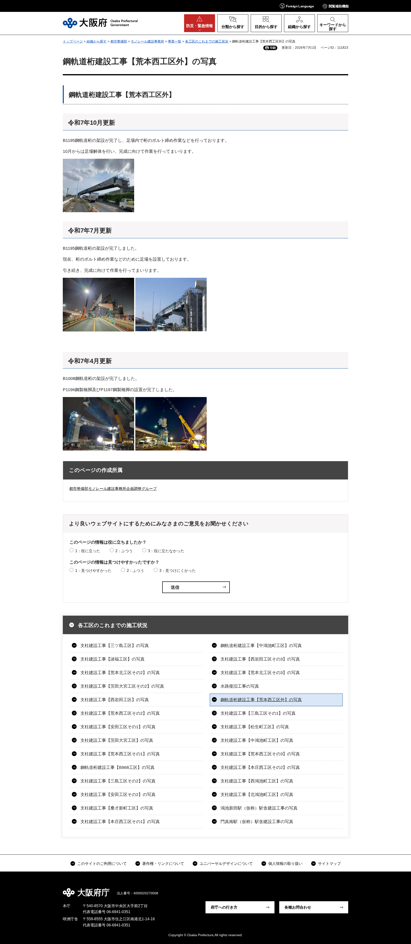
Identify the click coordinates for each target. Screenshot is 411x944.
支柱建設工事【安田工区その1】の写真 (118, 726)
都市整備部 (118, 41)
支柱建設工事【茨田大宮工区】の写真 (116, 740)
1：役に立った (87, 551)
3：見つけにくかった (177, 571)
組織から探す (97, 41)
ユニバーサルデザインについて (226, 864)
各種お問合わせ (297, 907)
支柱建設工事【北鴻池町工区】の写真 (256, 794)
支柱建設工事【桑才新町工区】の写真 (116, 808)
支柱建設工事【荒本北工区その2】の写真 (120, 672)
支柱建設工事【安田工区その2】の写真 (118, 794)
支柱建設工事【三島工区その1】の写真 (258, 713)
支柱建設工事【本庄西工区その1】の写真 (120, 821)
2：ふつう (124, 551)
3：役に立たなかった (166, 551)
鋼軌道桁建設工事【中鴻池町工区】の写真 (261, 645)
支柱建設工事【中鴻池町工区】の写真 (256, 740)
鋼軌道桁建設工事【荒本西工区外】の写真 (261, 699)
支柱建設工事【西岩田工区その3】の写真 (260, 659)
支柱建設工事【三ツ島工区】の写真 (114, 645)
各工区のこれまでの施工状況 (206, 41)
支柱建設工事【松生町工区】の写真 (254, 726)
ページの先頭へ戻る (350, 889)
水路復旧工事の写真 (239, 686)
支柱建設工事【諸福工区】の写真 (112, 659)
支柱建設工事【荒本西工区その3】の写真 (260, 754)
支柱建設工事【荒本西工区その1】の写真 (120, 754)
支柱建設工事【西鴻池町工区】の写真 (256, 781)
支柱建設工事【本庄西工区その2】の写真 (260, 767)
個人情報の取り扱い (285, 864)
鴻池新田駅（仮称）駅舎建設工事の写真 (259, 808)
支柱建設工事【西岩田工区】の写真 (114, 699)
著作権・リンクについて (163, 864)
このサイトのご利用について (102, 864)
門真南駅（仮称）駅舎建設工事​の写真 (256, 821)
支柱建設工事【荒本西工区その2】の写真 (120, 713)
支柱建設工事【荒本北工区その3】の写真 (260, 672)
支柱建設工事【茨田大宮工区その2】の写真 (122, 686)
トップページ (73, 41)
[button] (296, 6)
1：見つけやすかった (93, 571)
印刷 (273, 47)
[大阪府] (100, 23)
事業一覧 (174, 41)
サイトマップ (329, 864)
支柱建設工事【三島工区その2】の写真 (118, 781)
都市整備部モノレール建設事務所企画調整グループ (113, 489)
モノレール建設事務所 (147, 41)
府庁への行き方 (224, 907)
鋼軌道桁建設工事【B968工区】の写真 (117, 767)
